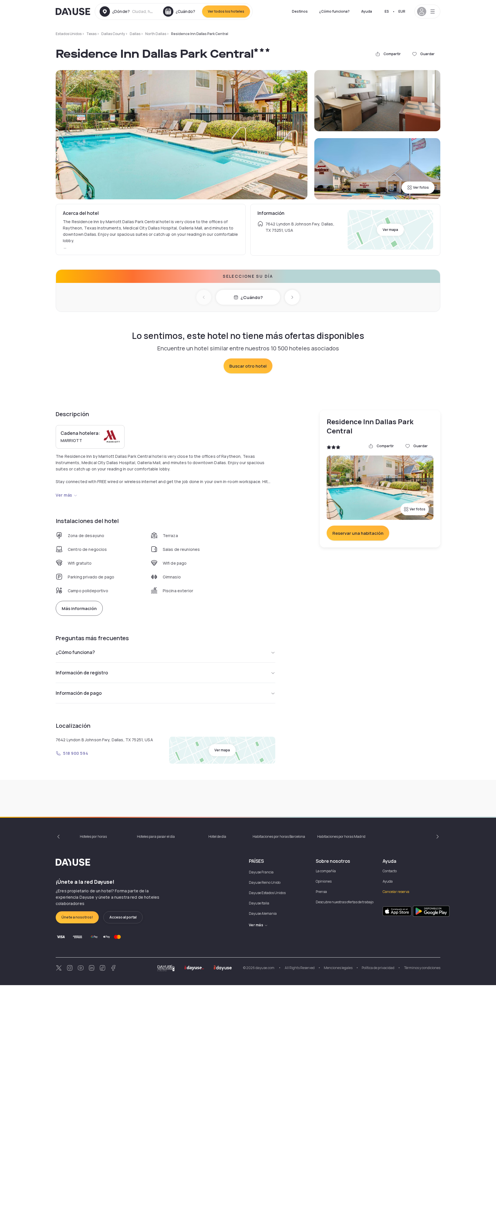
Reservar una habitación (357, 533)
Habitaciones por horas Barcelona (279, 836)
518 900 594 (75, 753)
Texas (91, 33)
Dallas (135, 33)
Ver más (64, 495)
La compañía (326, 871)
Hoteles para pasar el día (156, 836)
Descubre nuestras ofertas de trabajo (344, 902)
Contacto (390, 871)
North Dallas (155, 33)
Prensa (321, 891)
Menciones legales (338, 967)
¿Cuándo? (252, 297)
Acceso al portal (123, 917)
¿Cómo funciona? (334, 11)
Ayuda (366, 11)
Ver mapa (390, 229)
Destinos (300, 11)
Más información (79, 608)
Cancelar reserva (396, 891)
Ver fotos (421, 187)
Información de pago (79, 693)
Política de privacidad (378, 967)
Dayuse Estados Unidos (267, 892)
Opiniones (324, 881)
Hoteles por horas (93, 836)
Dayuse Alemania (263, 913)
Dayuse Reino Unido (264, 882)
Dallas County (113, 33)
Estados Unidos (69, 33)
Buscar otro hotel (248, 366)
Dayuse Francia (261, 872)
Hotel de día (217, 836)
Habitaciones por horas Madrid (341, 836)
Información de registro (82, 672)
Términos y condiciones (422, 967)
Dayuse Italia (259, 903)
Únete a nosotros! (77, 917)
